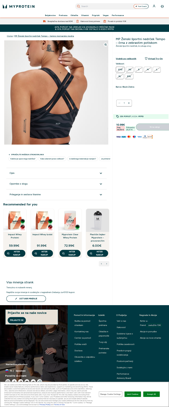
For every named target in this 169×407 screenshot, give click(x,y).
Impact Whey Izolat (42, 234)
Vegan (106, 15)
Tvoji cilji (103, 342)
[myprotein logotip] (18, 6)
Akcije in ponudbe (148, 331)
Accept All (151, 394)
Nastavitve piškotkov (16, 364)
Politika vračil (80, 344)
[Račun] (154, 6)
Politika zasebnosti (125, 344)
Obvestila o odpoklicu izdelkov (84, 359)
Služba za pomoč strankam (82, 323)
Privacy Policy (45, 405)
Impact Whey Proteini (15, 236)
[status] (124, 103)
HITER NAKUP (16, 253)
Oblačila (74, 15)
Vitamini (85, 15)
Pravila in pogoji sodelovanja (124, 352)
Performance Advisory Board (124, 376)
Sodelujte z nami (124, 367)
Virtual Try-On (155, 59)
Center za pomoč (82, 338)
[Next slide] (108, 239)
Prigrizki (96, 15)
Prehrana (63, 15)
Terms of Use (59, 405)
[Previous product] (101, 263)
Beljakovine (50, 15)
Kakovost (121, 327)
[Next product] (106, 263)
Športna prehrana (103, 323)
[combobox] (112, 6)
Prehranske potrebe (104, 350)
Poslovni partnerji (125, 361)
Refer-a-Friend (150, 323)
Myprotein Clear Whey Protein (70, 236)
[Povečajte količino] (129, 103)
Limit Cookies (132, 394)
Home (10, 36)
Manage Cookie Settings (110, 394)
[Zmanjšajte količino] (119, 103)
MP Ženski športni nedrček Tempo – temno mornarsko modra (44, 36)
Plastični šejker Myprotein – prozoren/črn (97, 237)
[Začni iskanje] (78, 6)
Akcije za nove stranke (150, 338)
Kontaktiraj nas (81, 331)
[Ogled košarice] (162, 6)
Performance (118, 15)
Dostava (78, 350)
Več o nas (121, 321)
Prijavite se (17, 320)
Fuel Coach (142, 6)
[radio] (120, 69)
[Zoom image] (106, 44)
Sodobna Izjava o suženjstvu (125, 336)
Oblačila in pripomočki (104, 333)
